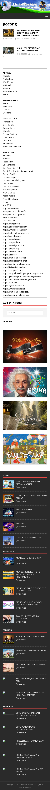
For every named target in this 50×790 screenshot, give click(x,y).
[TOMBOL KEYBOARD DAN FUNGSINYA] (8, 621)
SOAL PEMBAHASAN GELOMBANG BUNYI (25, 728)
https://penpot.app (11, 248)
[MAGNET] (8, 529)
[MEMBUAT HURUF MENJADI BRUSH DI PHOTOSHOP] (8, 608)
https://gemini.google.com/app (16, 264)
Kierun (5, 202)
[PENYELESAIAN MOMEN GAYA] (8, 746)
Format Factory (10, 134)
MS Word (7, 88)
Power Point (8, 137)
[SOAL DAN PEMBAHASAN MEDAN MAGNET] (8, 487)
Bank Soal (7, 106)
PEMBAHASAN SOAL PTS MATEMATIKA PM (27, 756)
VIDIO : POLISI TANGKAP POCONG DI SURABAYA (28, 49)
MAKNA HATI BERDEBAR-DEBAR (31, 650)
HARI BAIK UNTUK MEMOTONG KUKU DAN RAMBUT (30, 693)
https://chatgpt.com (11, 223)
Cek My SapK (9, 174)
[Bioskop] (25, 361)
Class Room (8, 125)
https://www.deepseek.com (15, 229)
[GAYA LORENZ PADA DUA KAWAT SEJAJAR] (8, 501)
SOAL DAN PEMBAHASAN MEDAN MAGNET (28, 482)
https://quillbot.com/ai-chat (15, 260)
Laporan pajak (9, 177)
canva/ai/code (9, 220)
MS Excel (7, 85)
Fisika (5, 94)
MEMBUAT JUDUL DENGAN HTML (28, 559)
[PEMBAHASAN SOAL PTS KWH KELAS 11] (8, 774)
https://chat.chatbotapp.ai (14, 257)
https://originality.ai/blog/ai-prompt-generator (23, 273)
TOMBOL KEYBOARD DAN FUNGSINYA (28, 617)
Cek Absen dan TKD (12, 168)
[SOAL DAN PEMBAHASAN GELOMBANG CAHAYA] (8, 718)
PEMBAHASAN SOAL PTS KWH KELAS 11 (30, 770)
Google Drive (9, 128)
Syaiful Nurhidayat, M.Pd (26, 39)
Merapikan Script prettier (14, 214)
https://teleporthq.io (12, 242)
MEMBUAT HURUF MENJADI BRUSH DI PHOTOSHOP (29, 603)
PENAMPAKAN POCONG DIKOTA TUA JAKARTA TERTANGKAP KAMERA (28, 33)
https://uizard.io (10, 254)
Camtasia (7, 140)
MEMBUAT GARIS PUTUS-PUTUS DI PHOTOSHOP (31, 589)
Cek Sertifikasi (9, 164)
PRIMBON (7, 630)
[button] (46, 16)
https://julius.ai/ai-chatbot (14, 267)
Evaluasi (6, 109)
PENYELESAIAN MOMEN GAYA (30, 740)
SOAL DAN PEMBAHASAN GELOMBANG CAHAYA (28, 714)
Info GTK (7, 205)
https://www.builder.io (12, 239)
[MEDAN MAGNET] (8, 515)
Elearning (7, 112)
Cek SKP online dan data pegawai (18, 171)
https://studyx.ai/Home (13, 270)
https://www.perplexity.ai (14, 288)
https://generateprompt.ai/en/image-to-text (22, 276)
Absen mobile (9, 195)
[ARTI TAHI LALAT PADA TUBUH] (8, 670)
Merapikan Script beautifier (15, 211)
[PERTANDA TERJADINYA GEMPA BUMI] (8, 684)
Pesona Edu (8, 161)
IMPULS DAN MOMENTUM (28, 537)
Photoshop (8, 79)
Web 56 (6, 158)
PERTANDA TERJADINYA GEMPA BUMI (31, 679)
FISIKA (6, 475)
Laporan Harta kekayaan (14, 180)
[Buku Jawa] (25, 428)
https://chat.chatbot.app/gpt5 (16, 291)
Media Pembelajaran (12, 146)
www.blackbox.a (10, 217)
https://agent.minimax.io (13, 285)
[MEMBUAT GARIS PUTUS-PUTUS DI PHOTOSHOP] (8, 594)
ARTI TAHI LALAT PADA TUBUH (30, 664)
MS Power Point (10, 91)
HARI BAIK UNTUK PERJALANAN (30, 636)
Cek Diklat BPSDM (11, 186)
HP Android (8, 143)
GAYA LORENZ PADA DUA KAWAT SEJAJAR (31, 496)
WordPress (8, 82)
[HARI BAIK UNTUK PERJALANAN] (8, 642)
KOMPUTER (8, 551)
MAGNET (20, 523)
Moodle (6, 76)
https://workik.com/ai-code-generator (19, 279)
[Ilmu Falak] (25, 462)
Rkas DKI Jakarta (10, 199)
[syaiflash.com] (25, 11)
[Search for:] (25, 313)
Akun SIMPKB (9, 192)
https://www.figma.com (13, 245)
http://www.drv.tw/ (11, 208)
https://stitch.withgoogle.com (16, 233)
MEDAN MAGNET (24, 509)
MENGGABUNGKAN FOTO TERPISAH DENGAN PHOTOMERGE (28, 574)
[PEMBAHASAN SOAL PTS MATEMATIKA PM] (8, 760)
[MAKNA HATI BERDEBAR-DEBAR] (8, 656)
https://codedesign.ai (12, 236)
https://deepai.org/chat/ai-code (17, 295)
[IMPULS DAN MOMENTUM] (8, 543)
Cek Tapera (8, 183)
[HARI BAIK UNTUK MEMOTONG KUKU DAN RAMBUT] (8, 698)
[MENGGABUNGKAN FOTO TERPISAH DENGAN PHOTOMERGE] (8, 577)
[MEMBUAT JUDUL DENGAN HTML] (8, 563)
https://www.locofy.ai (12, 251)
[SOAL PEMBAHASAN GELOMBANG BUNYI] (8, 732)
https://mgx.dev (10, 282)
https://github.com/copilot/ (15, 226)
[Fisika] (25, 395)
